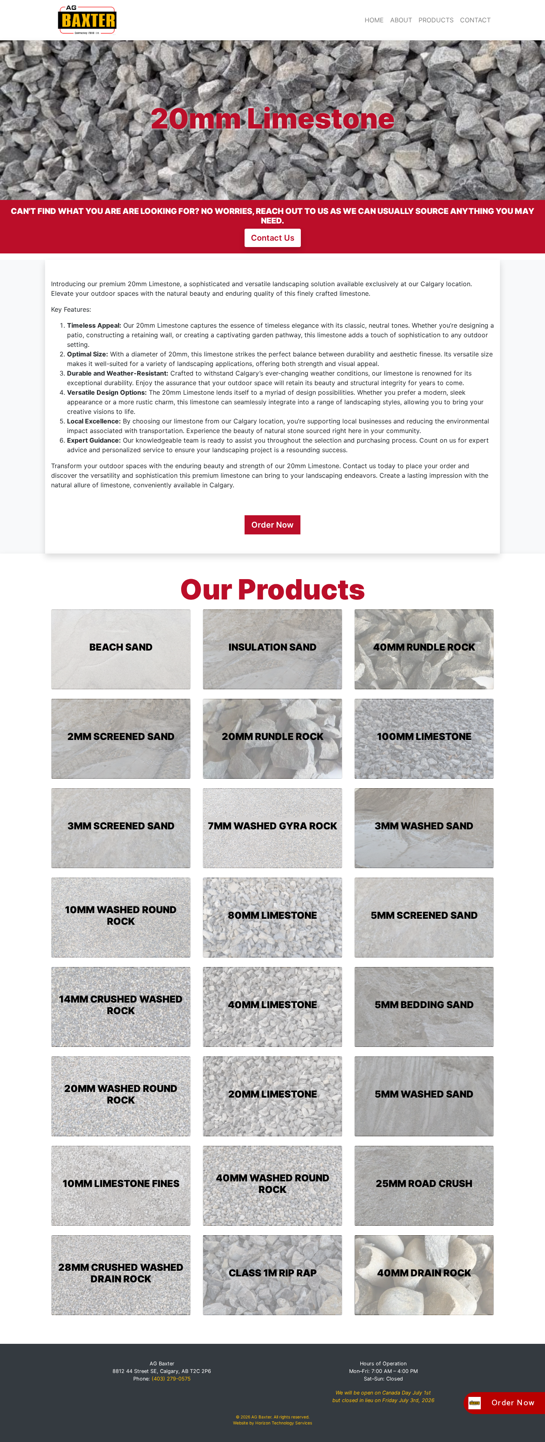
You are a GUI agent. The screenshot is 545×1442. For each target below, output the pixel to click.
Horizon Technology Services (283, 1422)
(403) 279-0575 (171, 1379)
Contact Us (272, 238)
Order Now (272, 525)
